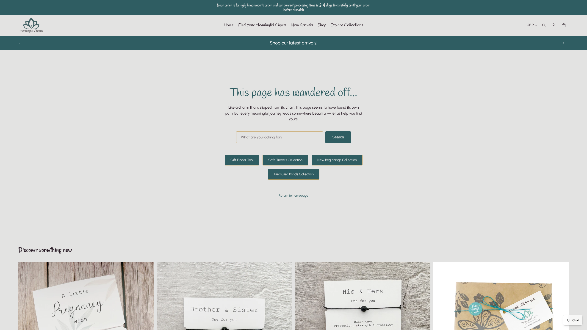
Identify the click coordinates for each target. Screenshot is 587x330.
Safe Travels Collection (285, 160)
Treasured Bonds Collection (294, 174)
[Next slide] (564, 43)
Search (338, 137)
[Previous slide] (20, 43)
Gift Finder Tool (241, 160)
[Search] (544, 25)
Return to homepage (293, 196)
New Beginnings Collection (337, 160)
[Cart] (564, 25)
